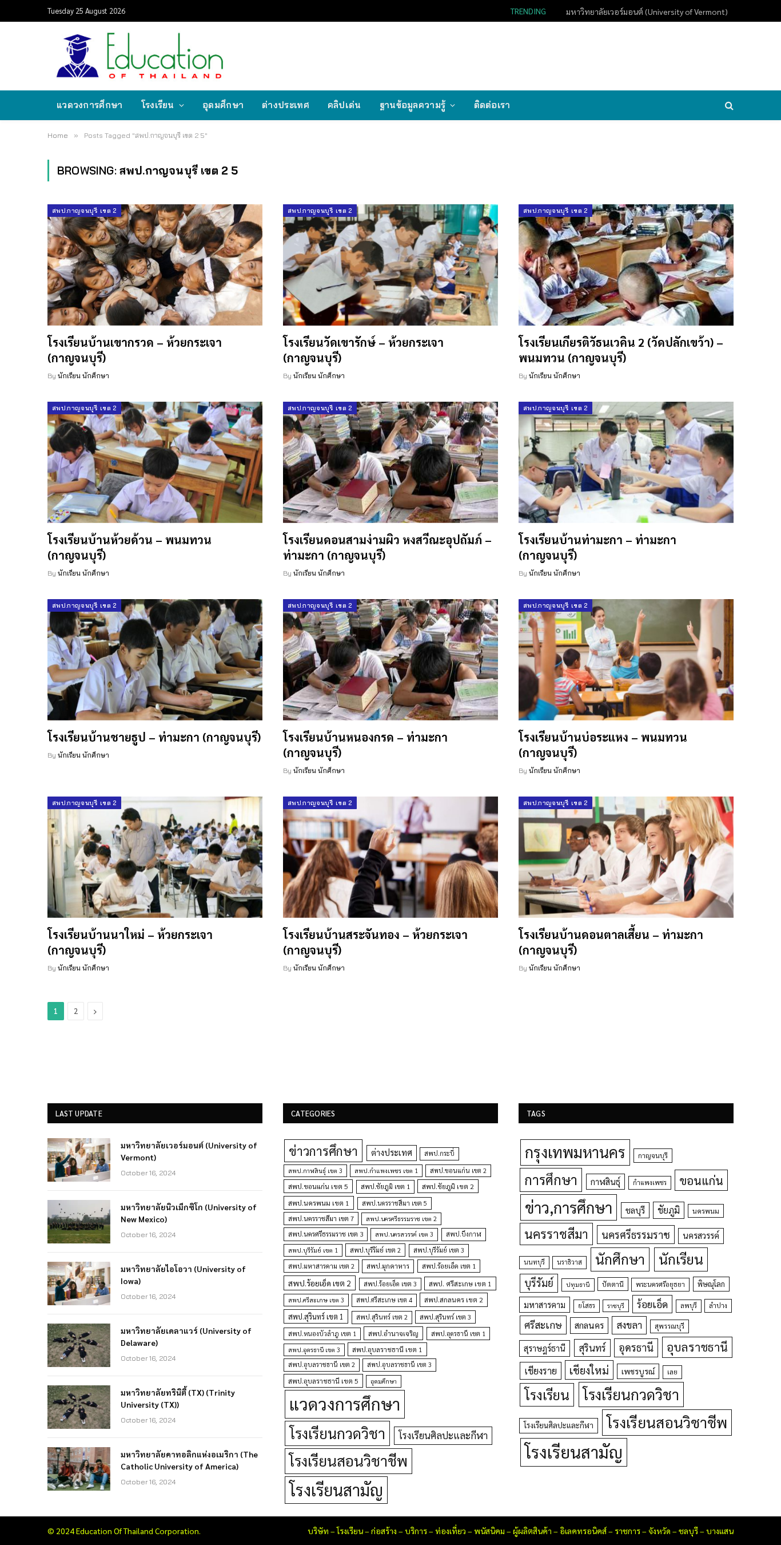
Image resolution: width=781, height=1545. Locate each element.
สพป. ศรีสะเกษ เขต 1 (460, 1283)
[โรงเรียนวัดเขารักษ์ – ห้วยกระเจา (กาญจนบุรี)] (390, 265)
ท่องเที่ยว (450, 1531)
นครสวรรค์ (701, 1235)
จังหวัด (659, 1531)
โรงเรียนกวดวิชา (337, 1433)
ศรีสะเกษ (543, 1324)
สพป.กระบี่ (439, 1153)
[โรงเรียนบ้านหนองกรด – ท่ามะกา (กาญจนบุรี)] (390, 659)
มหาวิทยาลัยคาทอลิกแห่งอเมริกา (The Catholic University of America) (189, 1460)
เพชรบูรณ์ (638, 1371)
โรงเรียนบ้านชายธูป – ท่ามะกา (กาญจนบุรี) (154, 737)
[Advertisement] (524, 55)
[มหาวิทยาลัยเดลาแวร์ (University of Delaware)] (78, 1345)
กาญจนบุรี (653, 1155)
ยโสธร (586, 1305)
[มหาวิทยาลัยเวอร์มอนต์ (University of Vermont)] (78, 1160)
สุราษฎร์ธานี (544, 1347)
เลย (672, 1371)
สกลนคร (589, 1325)
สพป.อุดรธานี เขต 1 (458, 1333)
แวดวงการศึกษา (90, 105)
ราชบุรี (615, 1305)
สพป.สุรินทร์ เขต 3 (445, 1317)
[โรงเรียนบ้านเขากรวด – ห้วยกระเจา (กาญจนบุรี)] (154, 265)
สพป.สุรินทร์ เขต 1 (316, 1316)
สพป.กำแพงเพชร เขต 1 (386, 1170)
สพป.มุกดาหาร (387, 1265)
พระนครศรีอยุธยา (660, 1284)
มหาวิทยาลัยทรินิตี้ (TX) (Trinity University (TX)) (178, 1398)
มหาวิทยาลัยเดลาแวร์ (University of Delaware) (186, 1336)
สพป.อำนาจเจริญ (393, 1333)
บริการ (416, 1531)
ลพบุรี (688, 1305)
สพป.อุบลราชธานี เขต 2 (321, 1364)
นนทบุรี (534, 1262)
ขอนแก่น (701, 1180)
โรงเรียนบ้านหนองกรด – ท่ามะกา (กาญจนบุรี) (365, 745)
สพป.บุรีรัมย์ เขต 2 (375, 1250)
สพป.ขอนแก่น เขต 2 (458, 1170)
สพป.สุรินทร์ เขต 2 (382, 1317)
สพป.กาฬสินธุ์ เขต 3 (315, 1170)
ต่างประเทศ (285, 105)
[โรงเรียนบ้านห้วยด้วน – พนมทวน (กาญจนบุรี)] (154, 462)
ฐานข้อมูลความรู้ (413, 105)
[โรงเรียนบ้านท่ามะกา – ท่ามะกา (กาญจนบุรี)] (626, 462)
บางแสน (720, 1531)
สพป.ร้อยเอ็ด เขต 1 (449, 1266)
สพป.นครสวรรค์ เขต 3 (404, 1234)
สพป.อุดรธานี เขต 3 (314, 1349)
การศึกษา (550, 1179)
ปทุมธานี (578, 1284)
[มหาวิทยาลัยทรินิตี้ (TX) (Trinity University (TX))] (78, 1407)
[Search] (728, 105)
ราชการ (627, 1531)
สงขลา (629, 1324)
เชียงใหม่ (589, 1370)
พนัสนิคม (489, 1531)
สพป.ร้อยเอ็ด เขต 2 (319, 1283)
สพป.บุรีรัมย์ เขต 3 (438, 1250)
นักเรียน (681, 1259)
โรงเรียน (157, 105)
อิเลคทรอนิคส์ (583, 1531)
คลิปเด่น (344, 105)
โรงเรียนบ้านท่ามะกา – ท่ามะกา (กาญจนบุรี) (597, 547)
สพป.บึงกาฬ (463, 1234)
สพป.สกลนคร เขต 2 (453, 1299)
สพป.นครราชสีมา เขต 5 (394, 1203)
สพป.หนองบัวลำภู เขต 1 (322, 1333)
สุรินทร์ (592, 1347)
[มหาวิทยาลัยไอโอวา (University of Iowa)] (78, 1283)
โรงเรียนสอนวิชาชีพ (348, 1460)
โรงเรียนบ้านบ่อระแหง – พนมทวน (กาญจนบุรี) (603, 745)
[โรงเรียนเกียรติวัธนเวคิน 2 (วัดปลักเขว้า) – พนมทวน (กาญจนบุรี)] (626, 265)
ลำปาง (718, 1305)
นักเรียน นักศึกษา (83, 375)
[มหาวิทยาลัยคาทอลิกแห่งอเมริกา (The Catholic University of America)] (78, 1469)
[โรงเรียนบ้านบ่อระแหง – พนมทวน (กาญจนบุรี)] (626, 659)
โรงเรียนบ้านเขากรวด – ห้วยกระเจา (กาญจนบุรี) (134, 350)
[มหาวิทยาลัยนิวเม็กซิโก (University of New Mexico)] (78, 1221)
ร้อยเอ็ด (652, 1303)
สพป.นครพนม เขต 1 (318, 1202)
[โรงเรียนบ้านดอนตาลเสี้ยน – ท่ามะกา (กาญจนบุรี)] (626, 857)
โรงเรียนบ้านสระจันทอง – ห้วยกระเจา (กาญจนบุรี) (375, 942)
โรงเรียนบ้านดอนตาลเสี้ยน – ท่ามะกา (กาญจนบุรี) (611, 942)
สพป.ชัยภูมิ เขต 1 (385, 1186)
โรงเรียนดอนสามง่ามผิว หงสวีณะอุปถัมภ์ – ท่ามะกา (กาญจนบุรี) (387, 547)
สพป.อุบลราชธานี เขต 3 (399, 1364)
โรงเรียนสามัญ (336, 1489)
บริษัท (318, 1531)
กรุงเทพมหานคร (575, 1152)
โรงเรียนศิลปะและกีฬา (443, 1435)
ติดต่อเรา (492, 105)
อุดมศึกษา (223, 105)
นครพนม (705, 1210)
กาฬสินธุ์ (605, 1181)
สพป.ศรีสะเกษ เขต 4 (384, 1300)
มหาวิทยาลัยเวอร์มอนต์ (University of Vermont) (189, 1151)
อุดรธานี (636, 1347)
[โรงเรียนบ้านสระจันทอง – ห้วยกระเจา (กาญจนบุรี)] (390, 857)
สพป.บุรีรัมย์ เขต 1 (313, 1250)
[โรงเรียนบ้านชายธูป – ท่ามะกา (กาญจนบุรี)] (154, 659)
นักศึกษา (620, 1259)
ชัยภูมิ (669, 1210)
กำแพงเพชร (650, 1182)
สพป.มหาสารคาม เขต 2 (321, 1266)
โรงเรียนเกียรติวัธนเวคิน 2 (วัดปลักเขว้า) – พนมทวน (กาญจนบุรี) (621, 350)
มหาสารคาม (544, 1304)
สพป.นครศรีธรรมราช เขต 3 (325, 1233)
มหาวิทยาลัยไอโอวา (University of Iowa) (183, 1274)
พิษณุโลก (711, 1284)
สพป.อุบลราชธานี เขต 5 (323, 1380)
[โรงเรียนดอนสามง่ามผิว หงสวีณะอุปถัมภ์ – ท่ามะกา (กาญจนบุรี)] (390, 462)
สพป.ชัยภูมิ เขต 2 (448, 1186)
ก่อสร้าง (384, 1531)
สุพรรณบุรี (669, 1325)
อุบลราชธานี (697, 1346)
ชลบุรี (635, 1210)
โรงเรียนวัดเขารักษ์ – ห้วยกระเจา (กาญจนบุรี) (363, 350)
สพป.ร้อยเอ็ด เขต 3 (390, 1283)
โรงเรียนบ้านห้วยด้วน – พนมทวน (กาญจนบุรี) (129, 547)
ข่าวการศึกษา (323, 1150)
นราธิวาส (569, 1262)
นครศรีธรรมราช (635, 1234)
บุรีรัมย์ (538, 1282)
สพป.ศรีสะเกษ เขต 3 (316, 1300)
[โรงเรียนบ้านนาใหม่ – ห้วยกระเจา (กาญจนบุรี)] (154, 857)
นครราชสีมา (556, 1234)
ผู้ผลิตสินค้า (532, 1531)
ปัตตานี (613, 1284)
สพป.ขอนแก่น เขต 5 (318, 1186)
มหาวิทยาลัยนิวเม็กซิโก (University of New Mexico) (643, 11)
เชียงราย (540, 1370)
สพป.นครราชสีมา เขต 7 (321, 1218)
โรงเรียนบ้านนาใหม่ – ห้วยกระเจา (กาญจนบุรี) (130, 942)
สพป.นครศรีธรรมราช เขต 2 (401, 1218)
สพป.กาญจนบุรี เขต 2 (84, 211)
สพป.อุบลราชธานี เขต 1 (387, 1349)
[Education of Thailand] (140, 56)
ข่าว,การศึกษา (568, 1207)
